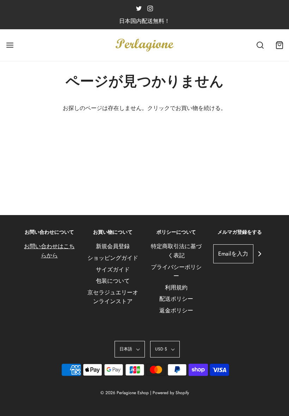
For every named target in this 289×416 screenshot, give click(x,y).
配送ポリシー (176, 299)
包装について (113, 281)
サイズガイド (113, 269)
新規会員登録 (113, 246)
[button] (130, 349)
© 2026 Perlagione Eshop (124, 393)
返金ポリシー (176, 310)
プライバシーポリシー (176, 271)
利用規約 (176, 287)
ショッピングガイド (112, 258)
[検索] (260, 45)
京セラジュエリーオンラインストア (112, 297)
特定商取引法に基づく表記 (176, 250)
